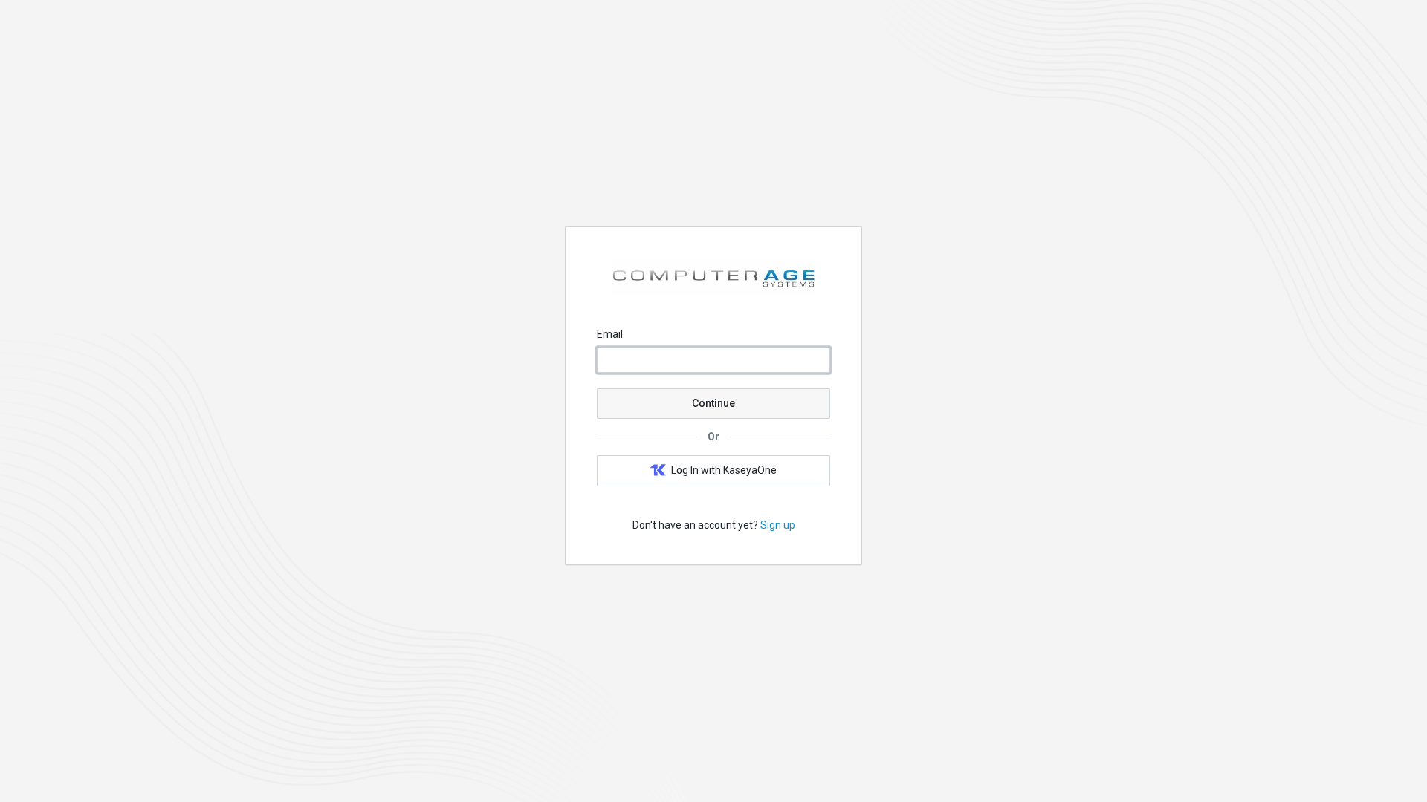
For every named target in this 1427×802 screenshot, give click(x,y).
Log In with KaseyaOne (724, 470)
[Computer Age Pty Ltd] (713, 292)
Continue (713, 403)
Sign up (777, 525)
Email (610, 334)
